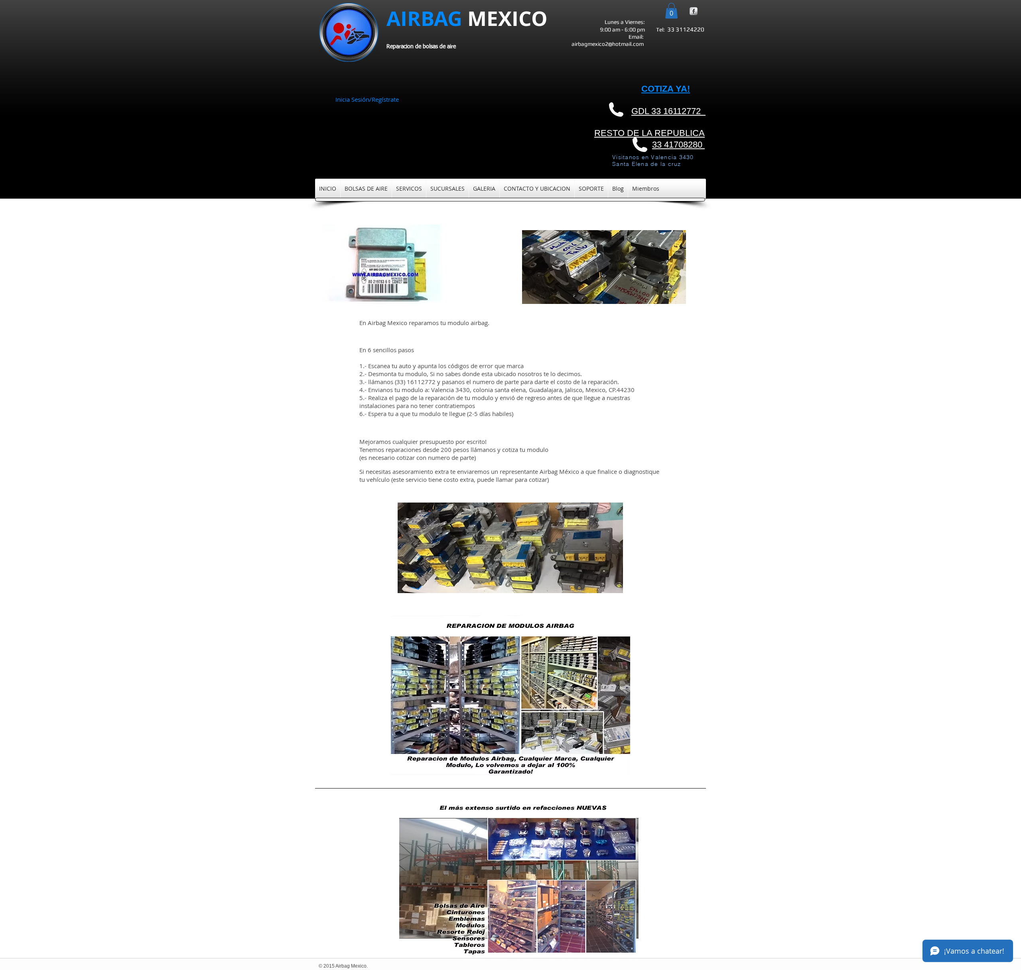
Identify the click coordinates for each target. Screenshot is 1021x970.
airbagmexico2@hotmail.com (608, 44)
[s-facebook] (694, 11)
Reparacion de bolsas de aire (421, 46)
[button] (671, 10)
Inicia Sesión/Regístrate (367, 99)
